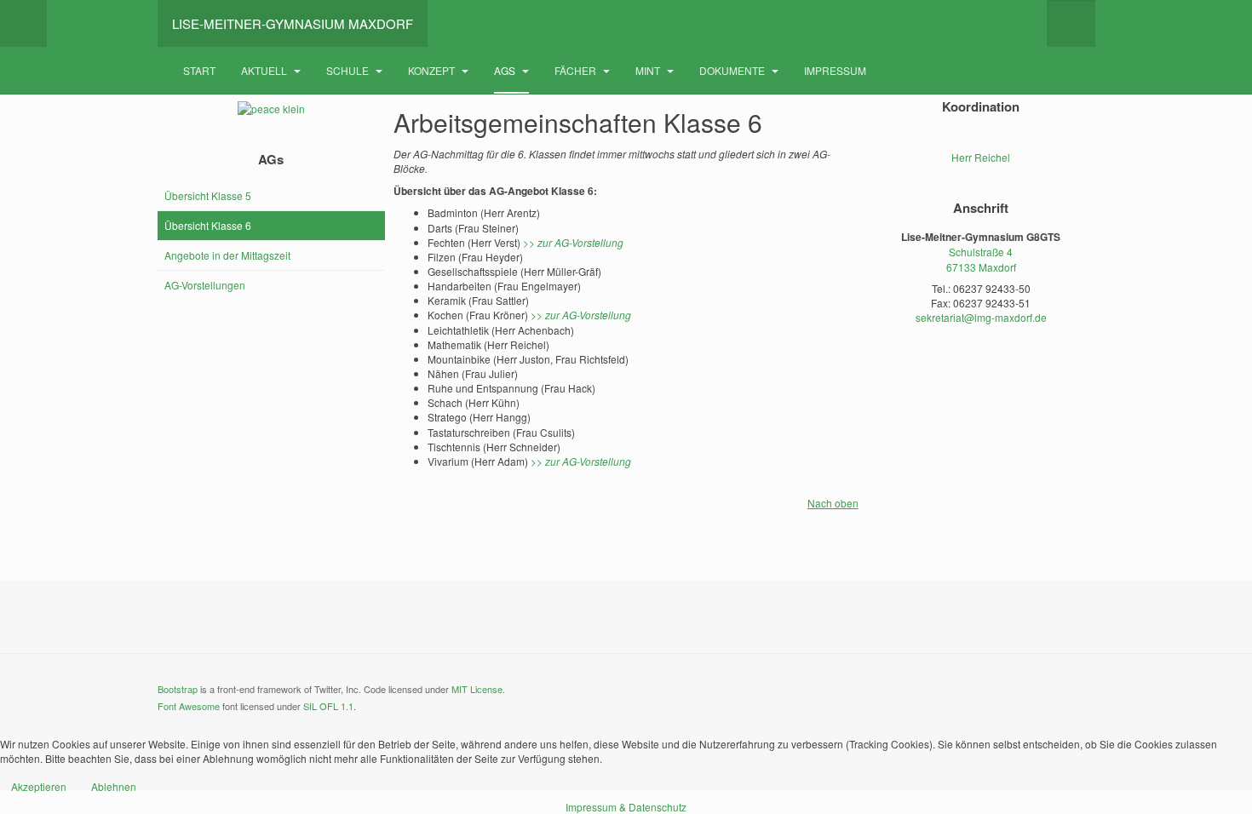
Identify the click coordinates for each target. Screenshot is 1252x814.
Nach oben (833, 503)
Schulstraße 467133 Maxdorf (981, 258)
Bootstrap (178, 689)
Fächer (576, 70)
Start (199, 70)
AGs (506, 70)
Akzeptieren (38, 786)
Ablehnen (113, 786)
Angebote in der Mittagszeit (227, 255)
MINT (649, 70)
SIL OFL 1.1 (328, 706)
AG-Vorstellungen (204, 285)
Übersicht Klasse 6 (207, 225)
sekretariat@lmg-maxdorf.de (981, 317)
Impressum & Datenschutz (626, 807)
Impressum (835, 70)
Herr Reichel (980, 157)
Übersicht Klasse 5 (207, 195)
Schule (348, 70)
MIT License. (478, 689)
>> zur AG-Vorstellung (573, 242)
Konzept (432, 70)
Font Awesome (189, 706)
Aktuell (265, 70)
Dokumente (733, 70)
